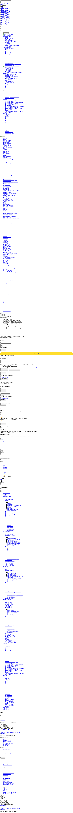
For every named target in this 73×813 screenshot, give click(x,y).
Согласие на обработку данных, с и (19, 367)
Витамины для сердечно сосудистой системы (14, 102)
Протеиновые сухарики (9, 65)
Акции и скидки (6, 707)
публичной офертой (33, 367)
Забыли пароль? (4, 347)
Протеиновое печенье (9, 58)
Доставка (4, 750)
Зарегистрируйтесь (9, 355)
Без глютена (7, 119)
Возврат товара (6, 752)
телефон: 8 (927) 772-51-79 (5, 729)
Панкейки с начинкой (9, 59)
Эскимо (6, 93)
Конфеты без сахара (9, 67)
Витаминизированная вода (10, 88)
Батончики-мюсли (8, 50)
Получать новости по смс (7, 365)
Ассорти (6, 115)
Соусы (4, 742)
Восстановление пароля (5, 386)
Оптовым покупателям (7, 765)
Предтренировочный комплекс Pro (12, 45)
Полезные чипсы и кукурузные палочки (13, 64)
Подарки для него (8, 122)
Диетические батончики (9, 53)
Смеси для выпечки (9, 81)
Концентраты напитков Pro (10, 41)
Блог (4, 791)
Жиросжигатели (8, 112)
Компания (2, 757)
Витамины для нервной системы (11, 107)
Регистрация (3, 358)
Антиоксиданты (8, 105)
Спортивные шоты (8, 87)
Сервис (2, 747)
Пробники (7, 116)
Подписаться (14, 419)
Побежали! (7, 131)
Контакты (5, 444)
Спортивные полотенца (9, 98)
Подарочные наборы (9, 117)
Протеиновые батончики (10, 48)
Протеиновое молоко (9, 75)
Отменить (8, 434)
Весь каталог (5, 745)
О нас (4, 759)
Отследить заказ (6, 443)
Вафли (6, 49)
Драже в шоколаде (8, 71)
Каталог (2, 452)
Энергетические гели (9, 38)
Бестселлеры (7, 114)
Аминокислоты (8, 46)
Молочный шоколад (9, 68)
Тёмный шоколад (8, 70)
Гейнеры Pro (7, 39)
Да (1, 488)
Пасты (6, 80)
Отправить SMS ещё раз (5, 377)
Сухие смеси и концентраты (10, 89)
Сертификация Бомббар (7, 753)
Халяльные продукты (9, 127)
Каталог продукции (4, 737)
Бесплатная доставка (7, 442)
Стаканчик (7, 91)
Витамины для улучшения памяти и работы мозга (14, 106)
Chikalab (4, 739)
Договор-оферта (3, 732)
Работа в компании (6, 445)
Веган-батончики (8, 51)
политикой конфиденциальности (21, 367)
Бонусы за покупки (6, 749)
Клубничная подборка (9, 133)
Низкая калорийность (9, 120)
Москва (4, 441)
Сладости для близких (9, 130)
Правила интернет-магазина (8, 754)
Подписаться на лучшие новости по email (10, 366)
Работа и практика (6, 709)
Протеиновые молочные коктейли (11, 76)
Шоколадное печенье (9, 63)
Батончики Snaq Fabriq (9, 56)
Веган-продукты (8, 118)
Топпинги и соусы (8, 79)
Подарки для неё (8, 123)
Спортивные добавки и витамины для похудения (14, 111)
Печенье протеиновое (7, 741)
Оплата (4, 751)
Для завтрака (7, 124)
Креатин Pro (7, 44)
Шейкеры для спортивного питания (12, 97)
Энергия (6, 110)
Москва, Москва (6, 493)
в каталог (2, 719)
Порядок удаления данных (8, 784)
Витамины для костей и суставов (11, 103)
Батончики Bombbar (9, 54)
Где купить (5, 761)
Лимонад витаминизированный (11, 78)
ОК (1, 438)
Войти (10, 337)
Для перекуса (7, 125)
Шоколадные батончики (9, 52)
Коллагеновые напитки (9, 82)
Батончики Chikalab (9, 55)
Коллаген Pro (7, 43)
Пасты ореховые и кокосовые (8, 743)
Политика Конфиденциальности (13, 732)
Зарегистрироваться (4, 337)
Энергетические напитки (10, 83)
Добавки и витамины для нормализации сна (13, 108)
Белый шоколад (8, 69)
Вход (2, 340)
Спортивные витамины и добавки (11, 100)
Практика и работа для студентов (9, 764)
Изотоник (7, 86)
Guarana (6, 85)
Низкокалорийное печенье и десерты (12, 62)
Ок (1, 412)
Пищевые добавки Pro (9, 40)
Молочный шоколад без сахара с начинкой (13, 72)
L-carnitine (7, 84)
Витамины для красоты (9, 101)
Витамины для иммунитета (10, 104)
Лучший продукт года (9, 126)
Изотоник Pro (7, 42)
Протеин (6, 37)
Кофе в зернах (7, 77)
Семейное (7, 92)
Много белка (7, 121)
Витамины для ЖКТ (9, 109)
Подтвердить (3, 404)
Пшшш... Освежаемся (9, 132)
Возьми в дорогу (8, 134)
